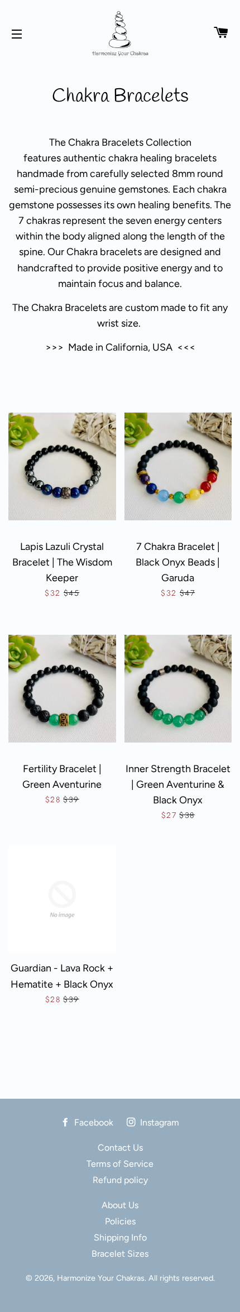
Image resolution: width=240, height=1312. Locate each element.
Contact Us (120, 1147)
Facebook (92, 1122)
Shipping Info (120, 1237)
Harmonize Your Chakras (101, 1278)
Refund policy (120, 1180)
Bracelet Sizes (120, 1253)
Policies (120, 1221)
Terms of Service (120, 1163)
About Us (120, 1205)
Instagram (158, 1122)
